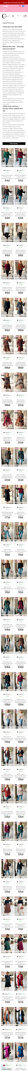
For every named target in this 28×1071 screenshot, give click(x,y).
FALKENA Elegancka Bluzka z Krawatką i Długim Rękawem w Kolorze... (21, 252)
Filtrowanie (17, 144)
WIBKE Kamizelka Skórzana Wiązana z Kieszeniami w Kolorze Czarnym (20, 477)
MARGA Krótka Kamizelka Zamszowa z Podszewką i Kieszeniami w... (21, 514)
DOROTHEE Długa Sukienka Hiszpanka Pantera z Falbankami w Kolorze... (20, 327)
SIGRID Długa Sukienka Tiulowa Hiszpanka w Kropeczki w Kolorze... (7, 514)
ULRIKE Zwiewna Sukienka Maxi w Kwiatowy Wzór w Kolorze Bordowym (7, 440)
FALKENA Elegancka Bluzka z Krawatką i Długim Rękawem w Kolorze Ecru (7, 252)
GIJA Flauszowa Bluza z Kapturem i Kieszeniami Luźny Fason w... (7, 813)
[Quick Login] (21, 16)
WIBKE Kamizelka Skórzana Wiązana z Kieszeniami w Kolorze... (7, 476)
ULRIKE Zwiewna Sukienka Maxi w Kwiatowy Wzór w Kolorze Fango (20, 402)
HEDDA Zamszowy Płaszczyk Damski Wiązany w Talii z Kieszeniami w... (20, 814)
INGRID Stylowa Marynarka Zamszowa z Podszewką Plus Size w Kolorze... (21, 702)
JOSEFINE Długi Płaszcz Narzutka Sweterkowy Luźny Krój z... (20, 998)
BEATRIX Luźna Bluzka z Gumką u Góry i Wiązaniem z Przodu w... (7, 177)
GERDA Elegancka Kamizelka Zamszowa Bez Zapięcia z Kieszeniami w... (7, 627)
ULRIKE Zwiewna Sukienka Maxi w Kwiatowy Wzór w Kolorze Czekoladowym (21, 440)
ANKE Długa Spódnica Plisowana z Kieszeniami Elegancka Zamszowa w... (7, 926)
